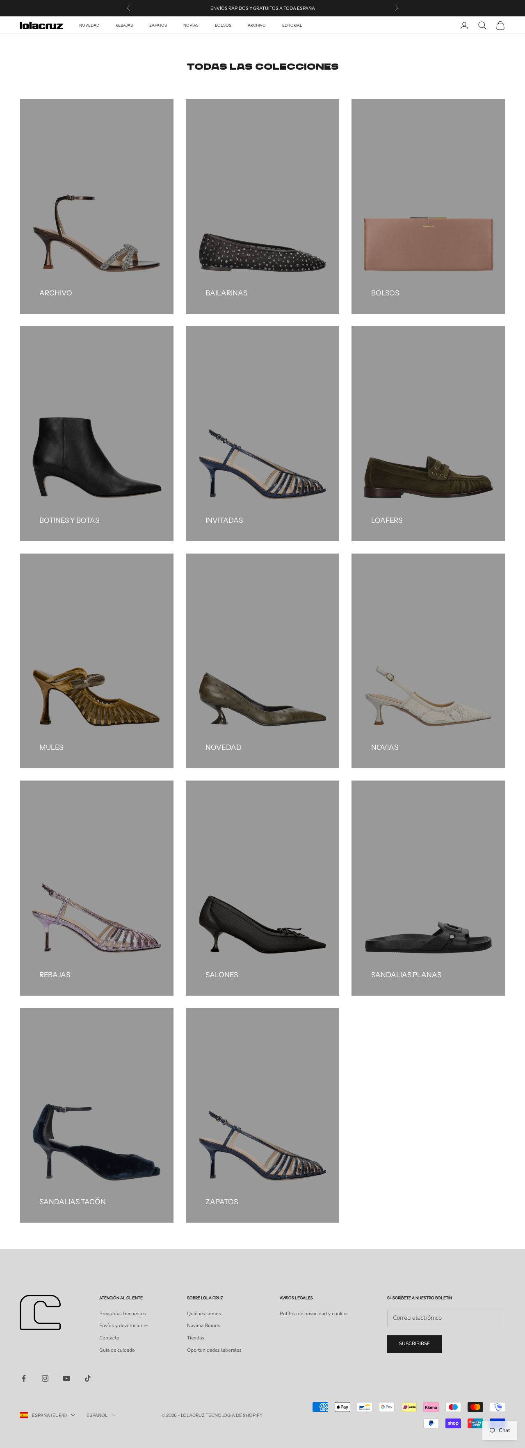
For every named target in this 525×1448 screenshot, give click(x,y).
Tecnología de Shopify (233, 1415)
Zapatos (158, 25)
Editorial (292, 25)
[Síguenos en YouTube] (66, 1378)
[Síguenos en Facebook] (24, 1378)
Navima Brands (203, 1325)
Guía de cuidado (117, 1350)
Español (97, 1415)
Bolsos (223, 25)
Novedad (89, 25)
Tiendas (195, 1338)
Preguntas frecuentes (122, 1313)
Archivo (257, 25)
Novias (191, 25)
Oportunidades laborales (214, 1350)
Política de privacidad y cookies (314, 1313)
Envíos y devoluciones (123, 1325)
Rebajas (124, 25)
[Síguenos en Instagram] (45, 1378)
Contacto (109, 1338)
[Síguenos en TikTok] (88, 1378)
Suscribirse (414, 1343)
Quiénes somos (204, 1313)
